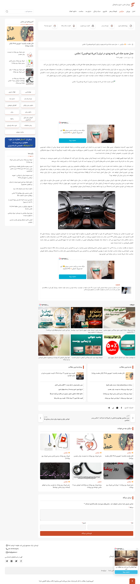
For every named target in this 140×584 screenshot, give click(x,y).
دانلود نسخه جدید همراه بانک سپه (22, 189)
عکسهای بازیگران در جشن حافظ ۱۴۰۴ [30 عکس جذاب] (21, 208)
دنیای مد (88, 11)
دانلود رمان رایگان (28, 105)
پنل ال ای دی (28, 99)
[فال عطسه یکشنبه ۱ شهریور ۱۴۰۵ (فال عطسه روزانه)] (129, 376)
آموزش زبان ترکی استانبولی (28, 119)
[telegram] (7, 561)
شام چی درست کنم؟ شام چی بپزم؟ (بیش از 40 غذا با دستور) (20, 201)
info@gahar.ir (12, 552)
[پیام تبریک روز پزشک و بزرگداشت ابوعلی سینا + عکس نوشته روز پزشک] (29, 81)
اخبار (133, 11)
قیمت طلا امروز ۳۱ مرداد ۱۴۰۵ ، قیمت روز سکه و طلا (68, 398)
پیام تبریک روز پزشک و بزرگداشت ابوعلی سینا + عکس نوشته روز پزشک (16, 80)
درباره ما (103, 571)
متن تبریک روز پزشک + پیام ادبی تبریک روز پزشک (118, 398)
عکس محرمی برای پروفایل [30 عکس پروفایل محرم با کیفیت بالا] (22, 194)
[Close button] (137, 549)
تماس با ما (111, 571)
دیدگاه (131, 508)
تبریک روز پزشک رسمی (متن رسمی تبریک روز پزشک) (117, 394)
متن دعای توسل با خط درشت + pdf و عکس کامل (69, 385)
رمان (12, 112)
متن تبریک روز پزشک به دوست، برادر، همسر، (120, 389)
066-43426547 (13, 549)
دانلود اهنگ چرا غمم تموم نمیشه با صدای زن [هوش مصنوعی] (20, 183)
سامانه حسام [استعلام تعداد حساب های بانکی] (119, 385)
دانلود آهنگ (72, 11)
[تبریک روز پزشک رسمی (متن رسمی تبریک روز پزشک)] (29, 63)
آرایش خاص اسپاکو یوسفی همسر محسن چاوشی (21, 221)
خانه (129, 44)
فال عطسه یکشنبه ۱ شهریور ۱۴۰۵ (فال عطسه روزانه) (108, 373)
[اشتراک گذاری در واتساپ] (117, 408)
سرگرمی (121, 11)
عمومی (100, 482)
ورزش (128, 11)
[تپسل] (60, 123)
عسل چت (12, 99)
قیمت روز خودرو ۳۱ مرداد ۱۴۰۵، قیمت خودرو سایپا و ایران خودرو (58, 374)
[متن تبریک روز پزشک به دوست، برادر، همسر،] (29, 55)
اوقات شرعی (12, 92)
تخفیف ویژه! (72, 141)
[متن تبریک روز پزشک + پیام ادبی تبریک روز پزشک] (29, 72)
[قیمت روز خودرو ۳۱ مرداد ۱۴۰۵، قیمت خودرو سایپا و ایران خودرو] (80, 376)
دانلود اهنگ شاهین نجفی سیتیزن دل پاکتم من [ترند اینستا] (66, 394)
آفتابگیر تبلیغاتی (12, 105)
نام (132, 523)
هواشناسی (28, 92)
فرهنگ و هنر (113, 11)
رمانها (12, 119)
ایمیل (84, 523)
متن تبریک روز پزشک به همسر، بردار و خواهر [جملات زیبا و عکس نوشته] (56, 486)
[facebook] (21, 561)
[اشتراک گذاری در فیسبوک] (121, 408)
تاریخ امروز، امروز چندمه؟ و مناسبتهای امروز (70, 389)
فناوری (105, 11)
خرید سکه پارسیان (12, 125)
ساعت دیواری (20, 132)
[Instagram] (11, 561)
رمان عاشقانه (28, 125)
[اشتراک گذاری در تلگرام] (109, 408)
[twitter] (16, 561)
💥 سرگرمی (123, 44)
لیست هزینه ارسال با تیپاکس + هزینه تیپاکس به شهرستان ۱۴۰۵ (22, 176)
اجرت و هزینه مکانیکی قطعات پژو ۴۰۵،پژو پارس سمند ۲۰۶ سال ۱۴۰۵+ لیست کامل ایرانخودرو (20, 169)
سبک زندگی (96, 11)
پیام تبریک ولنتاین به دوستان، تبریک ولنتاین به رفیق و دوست (20, 214)
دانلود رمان (28, 112)
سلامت (81, 11)
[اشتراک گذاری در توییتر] (113, 408)
